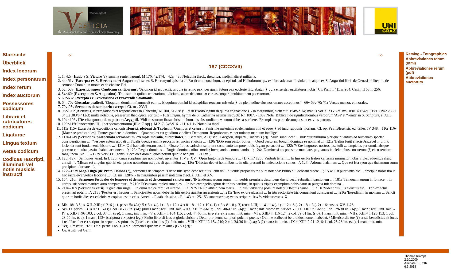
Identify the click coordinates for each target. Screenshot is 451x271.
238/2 (392, 111)
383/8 (75, 115)
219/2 (382, 111)
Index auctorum (21, 95)
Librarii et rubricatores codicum (17, 122)
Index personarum (24, 79)
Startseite (14, 54)
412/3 (85, 115)
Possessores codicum (18, 106)
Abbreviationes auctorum (419, 80)
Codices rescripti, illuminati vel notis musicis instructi (24, 166)
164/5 (364, 111)
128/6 (128, 175)
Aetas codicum (20, 151)
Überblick (14, 63)
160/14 (353, 111)
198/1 (373, 111)
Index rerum (17, 87)
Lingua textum (20, 143)
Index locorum (20, 71)
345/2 (66, 115)
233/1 (143, 107)
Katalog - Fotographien (426, 54)
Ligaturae (14, 135)
